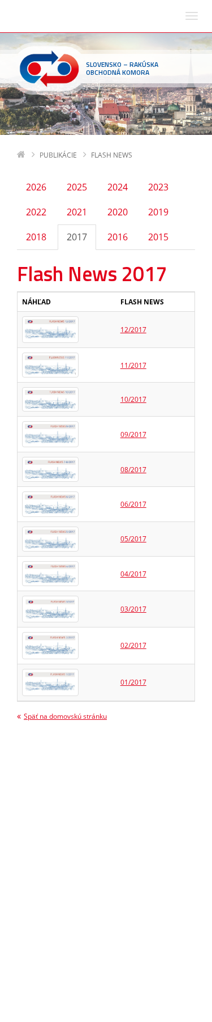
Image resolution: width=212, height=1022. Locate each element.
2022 (36, 212)
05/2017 (133, 539)
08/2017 (133, 469)
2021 (77, 212)
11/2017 (133, 365)
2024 (117, 187)
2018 (36, 237)
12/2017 (133, 329)
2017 (77, 237)
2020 (117, 212)
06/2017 (133, 504)
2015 (158, 237)
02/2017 (133, 645)
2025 (77, 187)
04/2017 (133, 574)
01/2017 (133, 682)
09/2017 (133, 434)
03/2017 (133, 609)
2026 (36, 187)
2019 (158, 212)
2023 (158, 187)
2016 (117, 237)
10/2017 (133, 399)
